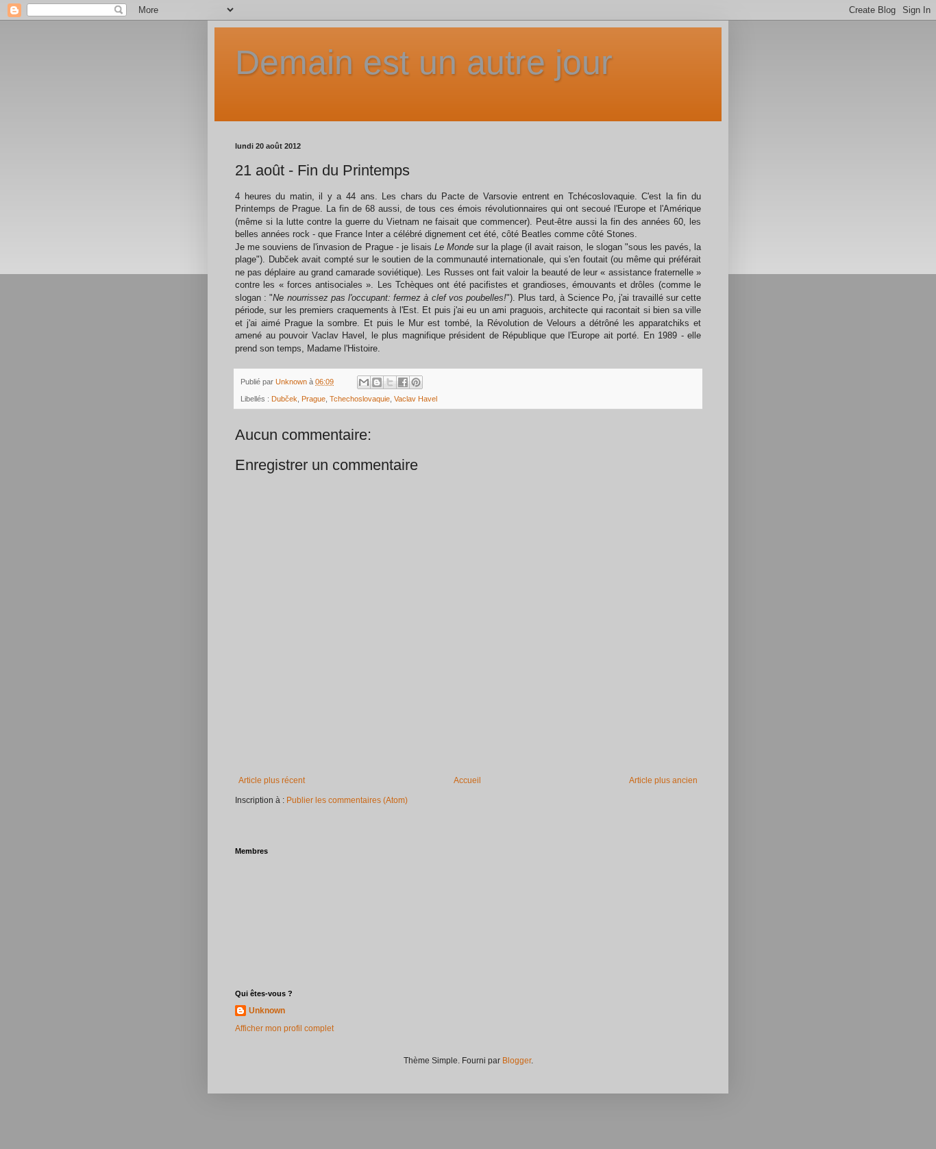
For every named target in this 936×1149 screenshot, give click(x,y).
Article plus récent (271, 780)
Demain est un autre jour (424, 62)
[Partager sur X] (390, 382)
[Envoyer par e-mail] (364, 382)
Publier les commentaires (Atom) (347, 800)
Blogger (516, 1060)
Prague (313, 399)
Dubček (284, 399)
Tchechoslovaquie (360, 399)
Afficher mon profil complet (284, 1028)
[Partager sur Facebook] (403, 382)
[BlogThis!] (377, 382)
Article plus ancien (663, 780)
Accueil (467, 780)
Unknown (267, 1010)
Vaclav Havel (415, 399)
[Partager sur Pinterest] (416, 382)
